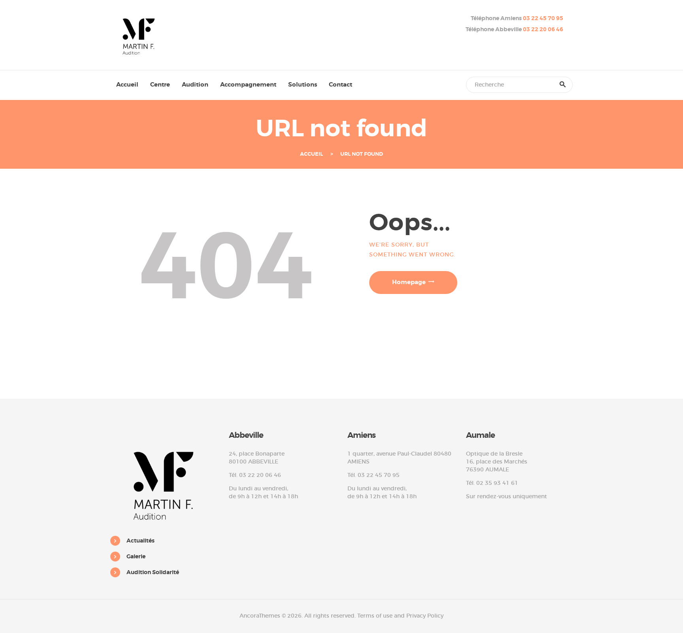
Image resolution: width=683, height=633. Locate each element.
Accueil (311, 154)
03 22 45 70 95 (543, 18)
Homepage (409, 282)
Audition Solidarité (152, 572)
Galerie (135, 556)
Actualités (140, 540)
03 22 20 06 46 (543, 29)
